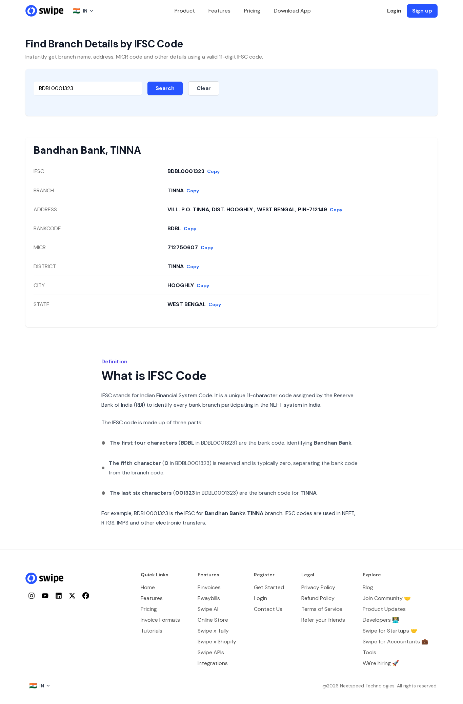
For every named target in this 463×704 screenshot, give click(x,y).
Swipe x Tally (213, 630)
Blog (368, 587)
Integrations (213, 663)
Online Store (213, 619)
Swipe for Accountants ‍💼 (395, 641)
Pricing (252, 10)
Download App (292, 10)
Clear (204, 88)
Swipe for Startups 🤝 (390, 630)
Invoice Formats (160, 619)
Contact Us (268, 609)
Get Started (269, 587)
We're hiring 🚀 (381, 663)
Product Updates (384, 609)
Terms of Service (321, 609)
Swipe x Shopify (217, 641)
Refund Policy (318, 598)
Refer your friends (323, 619)
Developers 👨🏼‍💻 (381, 619)
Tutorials (151, 630)
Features (219, 10)
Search (165, 88)
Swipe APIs (211, 652)
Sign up (422, 10)
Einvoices (209, 587)
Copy (213, 171)
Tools (369, 652)
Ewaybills (209, 598)
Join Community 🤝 (387, 598)
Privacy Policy (318, 587)
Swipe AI (208, 609)
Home (148, 587)
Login (394, 10)
